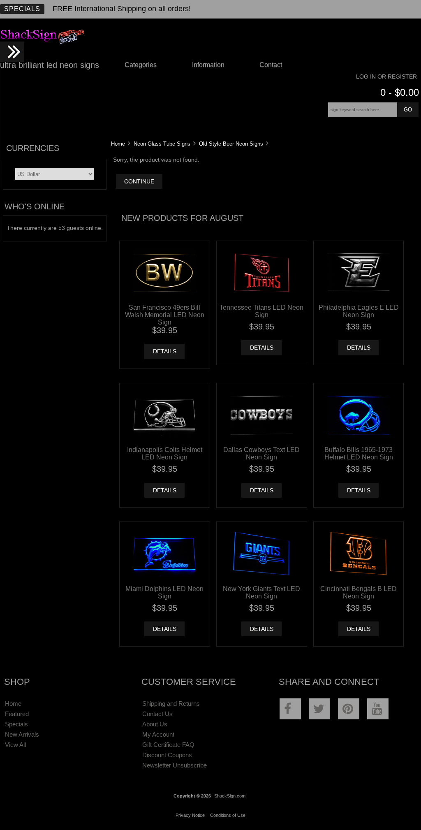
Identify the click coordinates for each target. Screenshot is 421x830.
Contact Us (157, 713)
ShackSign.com (229, 795)
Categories (141, 64)
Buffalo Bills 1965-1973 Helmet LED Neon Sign (358, 453)
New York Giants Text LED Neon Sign (261, 592)
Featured (17, 713)
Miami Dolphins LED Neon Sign (164, 592)
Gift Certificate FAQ (168, 744)
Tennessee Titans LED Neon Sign (261, 311)
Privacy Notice (190, 815)
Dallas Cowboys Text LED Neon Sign (261, 453)
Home (118, 144)
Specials (22, 8)
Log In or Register (386, 77)
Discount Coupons (167, 754)
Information (208, 64)
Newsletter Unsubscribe (174, 765)
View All (15, 744)
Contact (270, 64)
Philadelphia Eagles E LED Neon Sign (359, 311)
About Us (154, 724)
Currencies (32, 148)
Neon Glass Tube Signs (162, 144)
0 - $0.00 (399, 92)
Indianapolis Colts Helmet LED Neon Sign (164, 453)
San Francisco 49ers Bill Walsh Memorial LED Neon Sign (164, 315)
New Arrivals (22, 734)
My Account (158, 734)
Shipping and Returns (171, 703)
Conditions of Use (227, 815)
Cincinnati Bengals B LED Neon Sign (358, 592)
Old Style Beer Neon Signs (231, 144)
